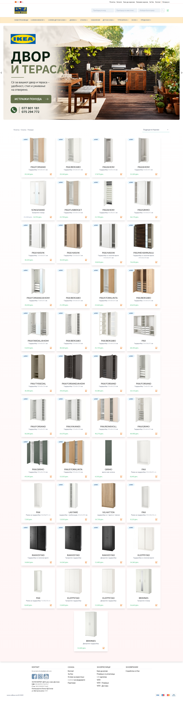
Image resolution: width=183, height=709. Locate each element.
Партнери (72, 683)
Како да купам (102, 671)
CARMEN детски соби (56, 20)
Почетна (112, 2)
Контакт (158, 2)
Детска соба (108, 20)
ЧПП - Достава (102, 686)
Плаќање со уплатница (106, 674)
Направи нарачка (142, 2)
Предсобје (145, 20)
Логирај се (165, 2)
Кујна (134, 20)
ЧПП (99, 680)
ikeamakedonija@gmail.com (42, 671)
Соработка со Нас (133, 671)
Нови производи (21, 20)
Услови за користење (76, 677)
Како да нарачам (129, 2)
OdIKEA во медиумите (76, 680)
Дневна (73, 20)
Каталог (119, 2)
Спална (83, 20)
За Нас (151, 2)
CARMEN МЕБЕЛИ (37, 20)
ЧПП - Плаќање (103, 683)
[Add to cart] (51, 174)
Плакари (31, 130)
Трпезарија (122, 20)
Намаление (95, 20)
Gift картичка (102, 677)
